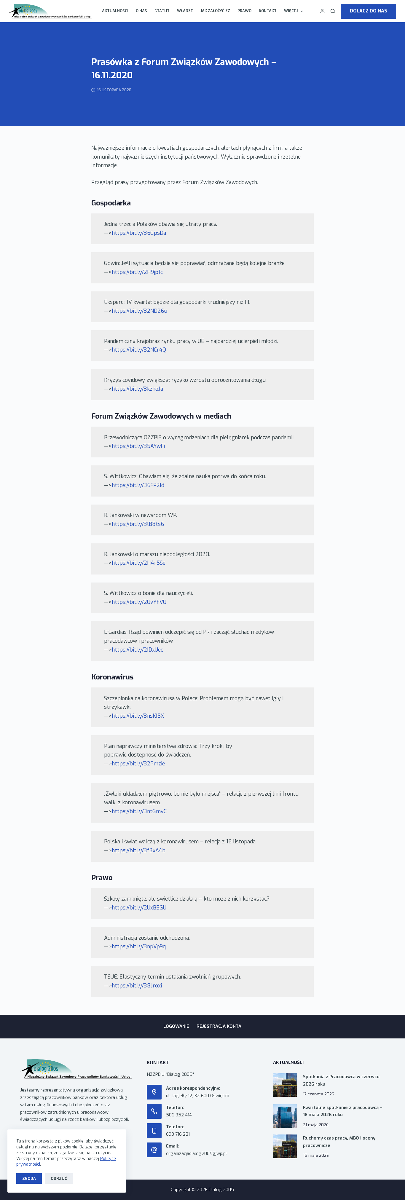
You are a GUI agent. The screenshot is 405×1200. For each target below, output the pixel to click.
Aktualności (115, 10)
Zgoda (29, 1178)
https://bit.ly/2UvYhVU (139, 602)
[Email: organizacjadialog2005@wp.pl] (154, 1149)
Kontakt (268, 10)
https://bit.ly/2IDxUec (137, 649)
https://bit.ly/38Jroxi (137, 985)
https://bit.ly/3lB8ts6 (138, 524)
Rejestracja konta (219, 1026)
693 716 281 (178, 1134)
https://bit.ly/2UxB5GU (139, 907)
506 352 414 (179, 1115)
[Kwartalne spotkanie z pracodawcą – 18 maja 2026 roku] (285, 1116)
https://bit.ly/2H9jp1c (137, 272)
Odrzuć (59, 1178)
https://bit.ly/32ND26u (139, 311)
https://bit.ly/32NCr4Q (139, 349)
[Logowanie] (322, 11)
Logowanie (176, 1026)
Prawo (244, 10)
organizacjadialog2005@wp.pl (196, 1153)
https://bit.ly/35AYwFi (138, 446)
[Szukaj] (333, 11)
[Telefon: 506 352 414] (154, 1111)
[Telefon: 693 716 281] (154, 1130)
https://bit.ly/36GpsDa (139, 233)
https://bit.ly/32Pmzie (138, 763)
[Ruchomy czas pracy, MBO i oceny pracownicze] (285, 1146)
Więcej (291, 10)
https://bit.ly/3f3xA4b (138, 850)
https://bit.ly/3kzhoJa (137, 388)
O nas (141, 10)
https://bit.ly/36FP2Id (138, 485)
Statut (162, 10)
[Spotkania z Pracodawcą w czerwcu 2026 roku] (285, 1085)
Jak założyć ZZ (215, 10)
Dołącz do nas (368, 11)
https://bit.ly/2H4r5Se (138, 563)
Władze (185, 10)
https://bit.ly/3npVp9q (139, 946)
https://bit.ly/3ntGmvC (139, 811)
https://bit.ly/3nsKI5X (138, 715)
